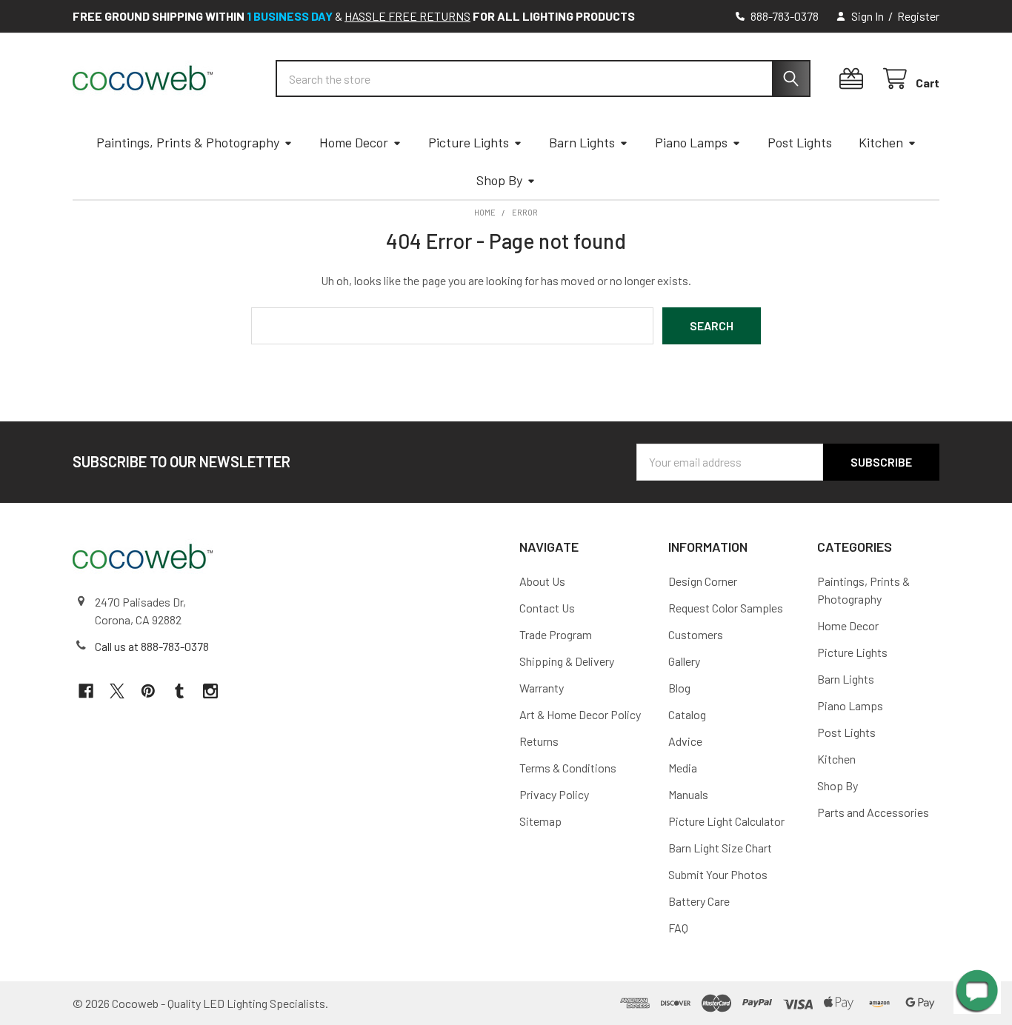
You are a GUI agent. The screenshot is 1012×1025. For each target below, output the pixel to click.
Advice (685, 741)
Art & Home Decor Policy (580, 714)
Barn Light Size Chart (720, 848)
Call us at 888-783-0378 (152, 646)
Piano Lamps (691, 142)
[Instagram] (210, 691)
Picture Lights (468, 142)
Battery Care (699, 901)
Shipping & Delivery (566, 661)
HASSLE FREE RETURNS (407, 16)
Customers (695, 634)
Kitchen (881, 142)
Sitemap (540, 821)
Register (918, 16)
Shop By (499, 180)
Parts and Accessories (873, 812)
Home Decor (353, 142)
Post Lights (800, 142)
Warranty (541, 688)
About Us (542, 581)
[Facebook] (86, 691)
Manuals (688, 794)
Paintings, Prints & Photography (187, 142)
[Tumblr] (179, 691)
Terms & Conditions (567, 768)
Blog (679, 688)
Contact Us (547, 608)
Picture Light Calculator (726, 821)
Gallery (684, 661)
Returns (539, 741)
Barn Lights (582, 142)
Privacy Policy (554, 794)
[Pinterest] (148, 691)
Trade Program (555, 634)
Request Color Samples (725, 608)
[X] (117, 691)
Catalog (687, 714)
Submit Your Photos (718, 874)
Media (682, 768)
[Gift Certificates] (854, 78)
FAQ (678, 928)
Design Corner (702, 581)
